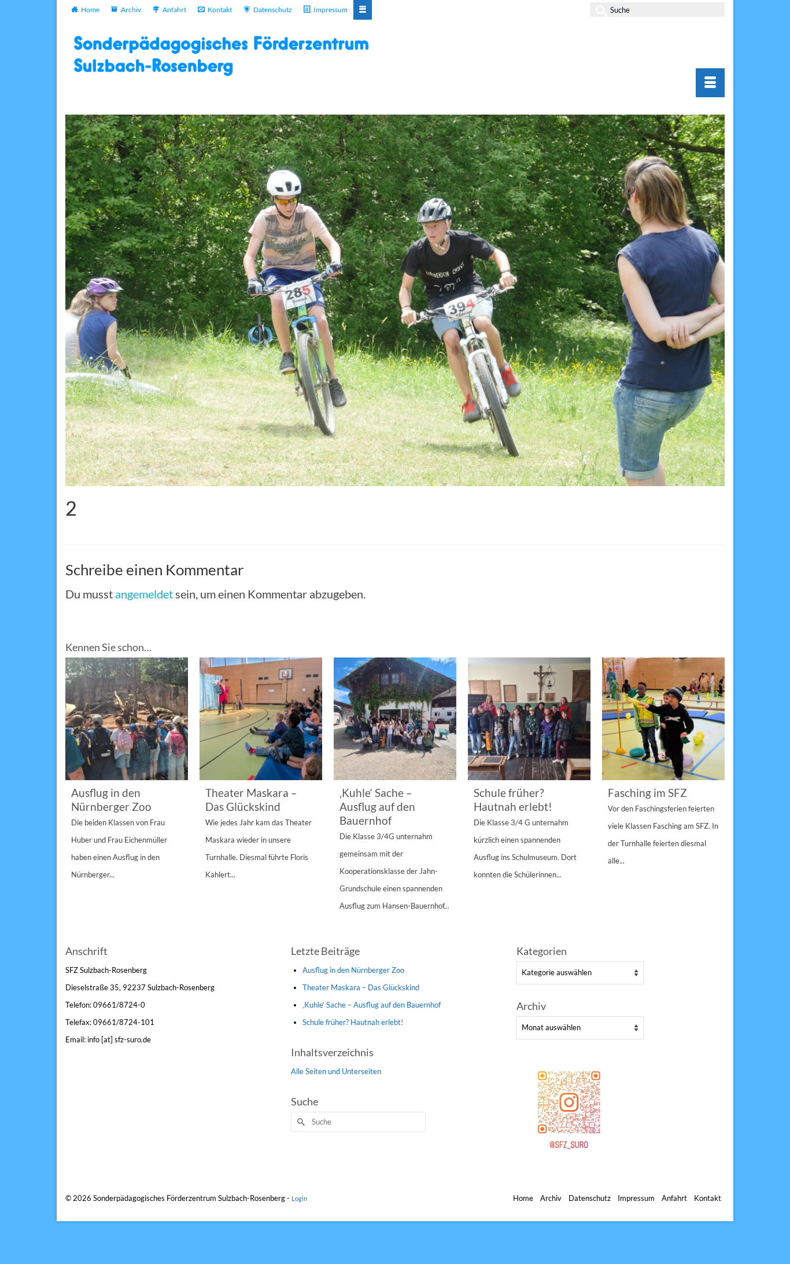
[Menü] (710, 82)
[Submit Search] (598, 9)
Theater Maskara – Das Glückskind (360, 987)
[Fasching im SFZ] (663, 718)
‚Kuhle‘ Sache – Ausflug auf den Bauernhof (371, 1004)
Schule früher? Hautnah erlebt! (352, 1022)
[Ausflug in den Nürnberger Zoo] (126, 718)
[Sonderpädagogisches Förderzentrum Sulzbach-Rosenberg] (227, 55)
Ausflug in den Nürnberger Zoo (353, 970)
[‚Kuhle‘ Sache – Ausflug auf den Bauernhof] (395, 718)
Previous (75, 799)
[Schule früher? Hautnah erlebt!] (529, 718)
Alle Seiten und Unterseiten (336, 1071)
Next (714, 799)
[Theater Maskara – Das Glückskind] (261, 718)
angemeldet (144, 594)
